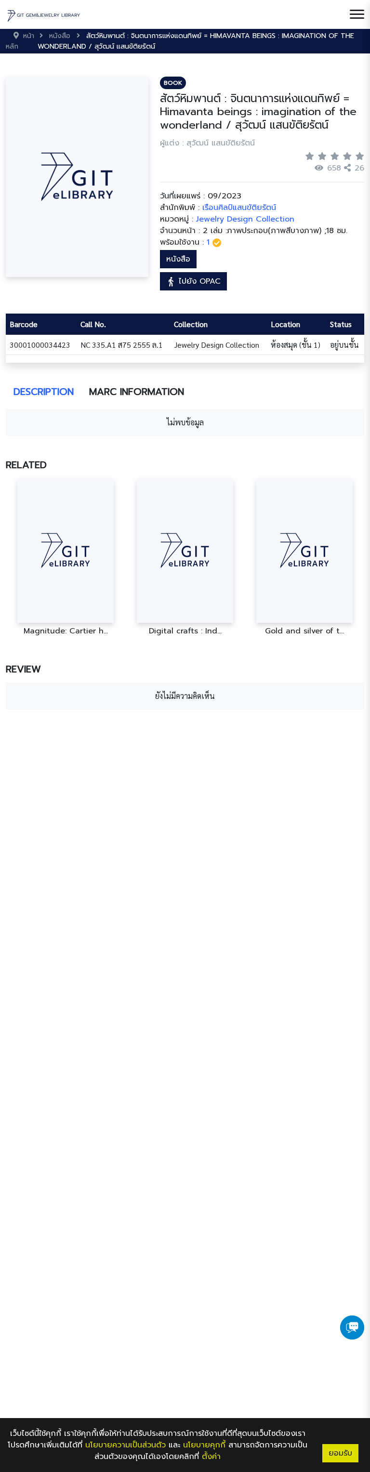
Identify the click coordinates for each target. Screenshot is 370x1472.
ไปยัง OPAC (198, 281)
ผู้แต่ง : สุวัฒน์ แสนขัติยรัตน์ (207, 143)
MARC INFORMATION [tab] (136, 391)
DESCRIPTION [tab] (43, 391)
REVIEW (23, 669)
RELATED (26, 465)
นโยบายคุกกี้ (204, 1445)
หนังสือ (178, 259)
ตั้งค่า (211, 1456)
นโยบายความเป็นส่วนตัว (125, 1445)
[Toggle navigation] (357, 14)
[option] (65, 557)
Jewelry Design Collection (245, 219)
